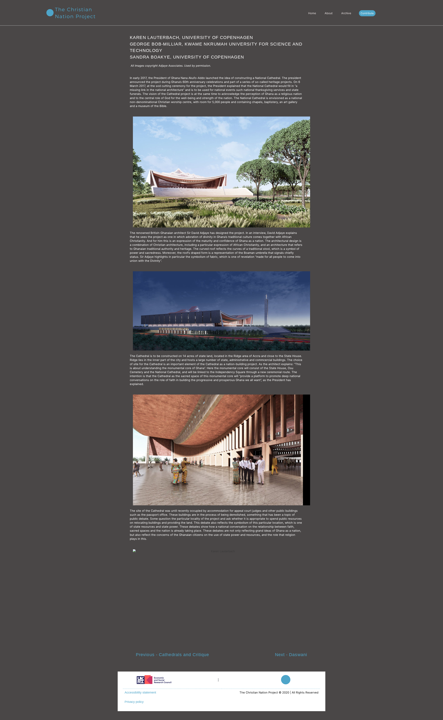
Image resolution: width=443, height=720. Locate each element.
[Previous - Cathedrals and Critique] (129, 655)
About (329, 13)
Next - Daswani (291, 654)
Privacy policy (134, 702)
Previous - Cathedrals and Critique (172, 654)
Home (312, 13)
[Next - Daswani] (314, 655)
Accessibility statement (140, 692)
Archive (346, 13)
